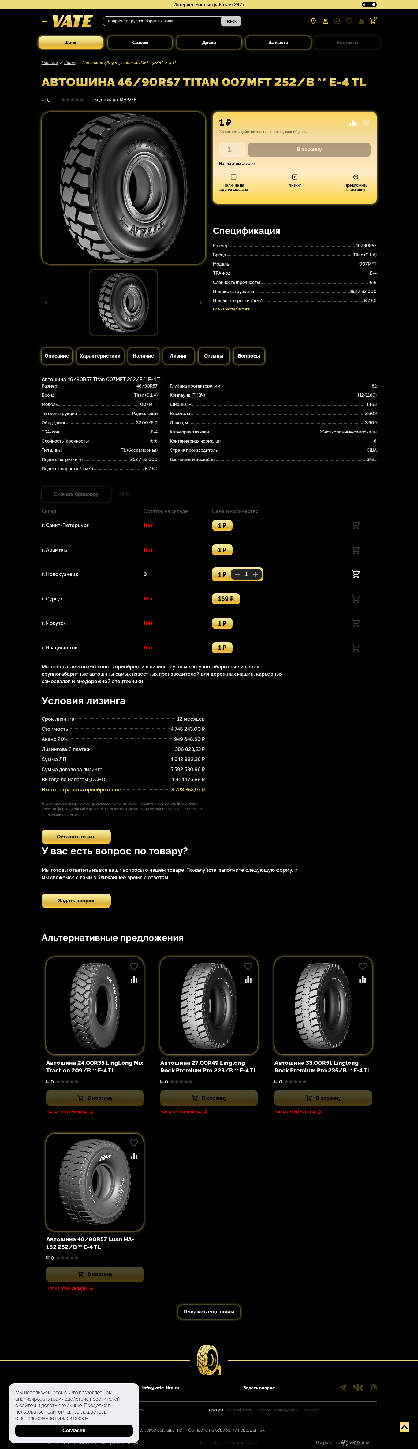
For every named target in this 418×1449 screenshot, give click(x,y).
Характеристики (100, 356)
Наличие (143, 356)
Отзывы (213, 356)
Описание (57, 356)
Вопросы (249, 356)
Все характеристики (231, 309)
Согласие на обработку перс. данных (226, 1430)
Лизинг (178, 356)
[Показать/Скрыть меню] (44, 21)
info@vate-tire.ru (160, 1387)
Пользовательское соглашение (150, 1430)
